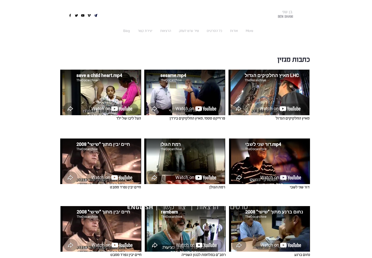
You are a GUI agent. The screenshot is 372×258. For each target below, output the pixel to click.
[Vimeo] (89, 15)
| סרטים (236, 207)
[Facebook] (70, 15)
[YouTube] (83, 15)
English (141, 207)
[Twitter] (76, 15)
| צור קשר (169, 207)
